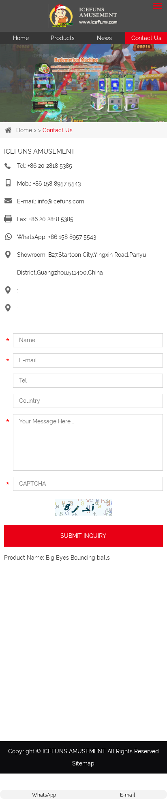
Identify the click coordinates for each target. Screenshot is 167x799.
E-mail (127, 795)
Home (21, 38)
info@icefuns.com (61, 201)
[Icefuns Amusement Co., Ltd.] (83, 16)
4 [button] (103, 118)
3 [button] (90, 118)
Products (63, 38)
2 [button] (77, 118)
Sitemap (83, 763)
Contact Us (146, 38)
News (104, 38)
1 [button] (64, 118)
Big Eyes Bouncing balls (78, 557)
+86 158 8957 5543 (72, 237)
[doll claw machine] (83, 71)
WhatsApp (44, 795)
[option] (83, 71)
